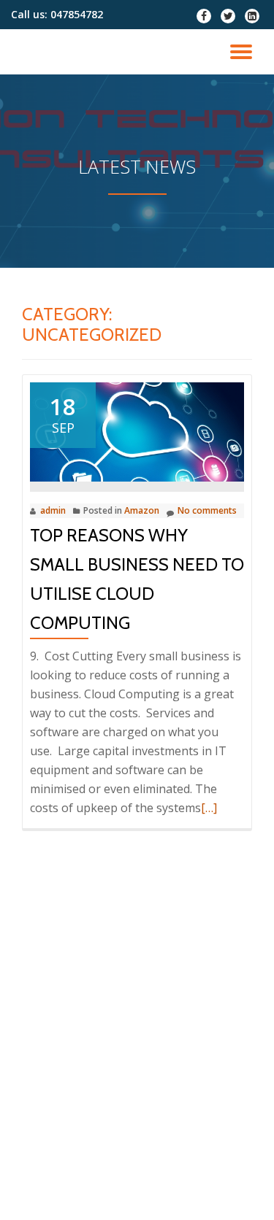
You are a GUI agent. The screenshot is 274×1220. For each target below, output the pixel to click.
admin (53, 510)
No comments (207, 510)
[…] (209, 808)
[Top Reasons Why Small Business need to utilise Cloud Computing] (137, 430)
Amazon (141, 510)
